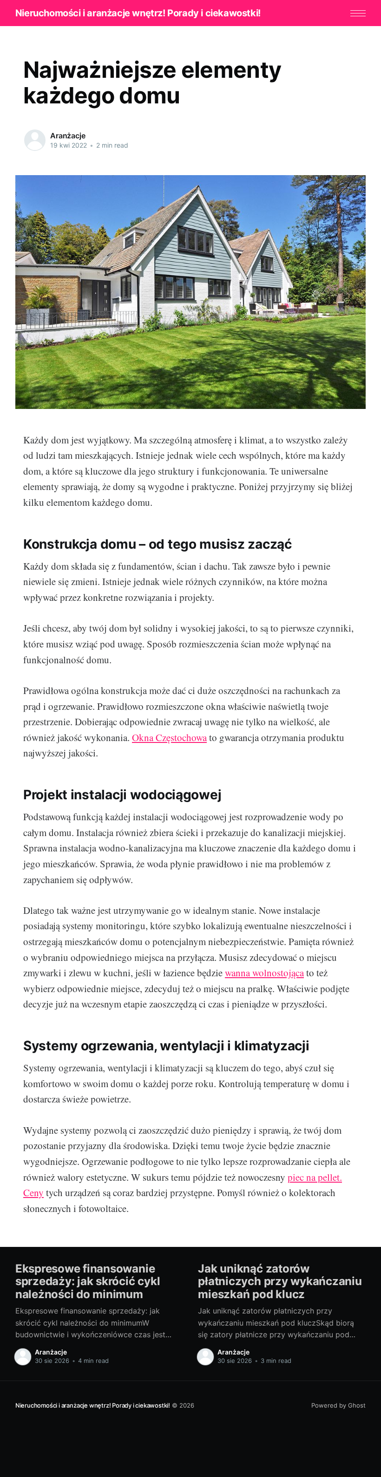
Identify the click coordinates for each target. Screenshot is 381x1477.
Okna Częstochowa (169, 737)
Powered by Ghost (338, 1405)
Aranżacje (67, 135)
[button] (358, 13)
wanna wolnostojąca (264, 972)
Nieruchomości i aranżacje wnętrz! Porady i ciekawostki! (138, 13)
